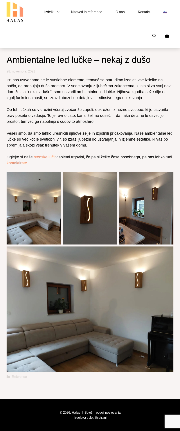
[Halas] (15, 12)
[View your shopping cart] (167, 36)
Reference (19, 376)
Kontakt (144, 12)
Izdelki (49, 12)
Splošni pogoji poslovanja (103, 412)
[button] (154, 36)
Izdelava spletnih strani (90, 417)
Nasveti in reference (86, 12)
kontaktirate (17, 163)
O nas (120, 12)
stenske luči (44, 157)
